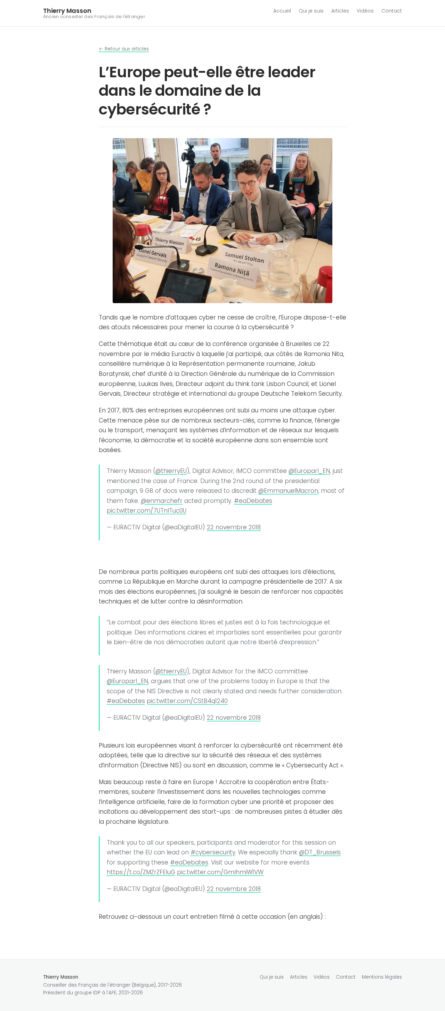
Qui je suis (311, 10)
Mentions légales (382, 977)
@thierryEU (171, 471)
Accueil (282, 10)
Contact (391, 10)
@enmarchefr (162, 501)
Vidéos (365, 10)
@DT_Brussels (320, 852)
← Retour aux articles (124, 49)
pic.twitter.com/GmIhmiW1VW (220, 872)
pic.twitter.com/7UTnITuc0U (146, 510)
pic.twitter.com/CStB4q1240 (187, 701)
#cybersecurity (213, 852)
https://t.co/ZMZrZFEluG (141, 872)
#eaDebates (253, 501)
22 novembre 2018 (234, 527)
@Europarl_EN (309, 471)
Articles (340, 10)
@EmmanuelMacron (288, 491)
